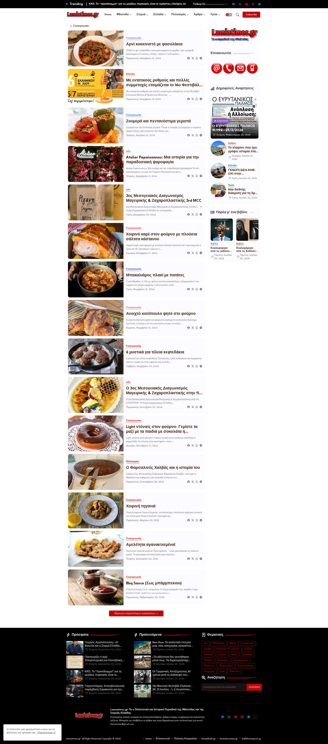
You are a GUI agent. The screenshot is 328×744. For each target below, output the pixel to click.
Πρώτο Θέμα (226, 666)
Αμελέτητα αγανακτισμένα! (150, 545)
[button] (229, 14)
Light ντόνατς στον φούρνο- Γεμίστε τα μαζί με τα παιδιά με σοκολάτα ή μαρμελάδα (161, 429)
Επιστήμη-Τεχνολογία (227, 649)
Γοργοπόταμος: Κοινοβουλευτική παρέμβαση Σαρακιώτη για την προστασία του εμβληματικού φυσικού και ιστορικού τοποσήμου (105, 688)
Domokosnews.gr (229, 738)
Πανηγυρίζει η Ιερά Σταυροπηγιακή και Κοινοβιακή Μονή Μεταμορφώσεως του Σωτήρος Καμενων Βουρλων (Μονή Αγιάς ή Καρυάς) (103, 659)
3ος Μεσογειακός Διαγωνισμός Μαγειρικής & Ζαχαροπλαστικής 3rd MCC (163, 198)
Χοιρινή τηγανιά (140, 506)
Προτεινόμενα (241, 660)
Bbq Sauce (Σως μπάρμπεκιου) (154, 583)
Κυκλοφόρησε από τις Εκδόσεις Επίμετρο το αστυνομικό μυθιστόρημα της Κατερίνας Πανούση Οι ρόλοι (247, 250)
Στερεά (141, 14)
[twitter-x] (240, 4)
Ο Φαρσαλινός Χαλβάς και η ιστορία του (163, 468)
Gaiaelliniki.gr (208, 738)
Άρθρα (198, 14)
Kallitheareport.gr (251, 738)
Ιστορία (248, 649)
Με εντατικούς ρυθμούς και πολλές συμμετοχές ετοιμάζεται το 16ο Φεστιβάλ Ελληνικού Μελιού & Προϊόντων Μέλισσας (162, 83)
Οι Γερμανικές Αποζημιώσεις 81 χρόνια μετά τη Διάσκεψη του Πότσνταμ (171, 673)
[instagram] (253, 4)
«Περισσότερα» (45, 733)
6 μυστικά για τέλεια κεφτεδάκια (155, 352)
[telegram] (259, 4)
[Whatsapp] (197, 58)
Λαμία (234, 654)
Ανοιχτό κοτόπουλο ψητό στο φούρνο (161, 314)
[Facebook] (188, 58)
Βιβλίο (232, 643)
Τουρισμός (209, 671)
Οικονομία (247, 654)
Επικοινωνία (163, 738)
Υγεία (213, 14)
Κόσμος (222, 654)
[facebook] (233, 4)
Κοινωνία (208, 654)
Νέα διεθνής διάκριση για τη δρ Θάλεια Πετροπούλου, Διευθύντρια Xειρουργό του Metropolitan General (241, 191)
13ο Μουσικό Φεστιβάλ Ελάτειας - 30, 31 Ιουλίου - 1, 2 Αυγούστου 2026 (172, 688)
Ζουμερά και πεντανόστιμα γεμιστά (158, 121)
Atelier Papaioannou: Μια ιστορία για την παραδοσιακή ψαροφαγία (162, 160)
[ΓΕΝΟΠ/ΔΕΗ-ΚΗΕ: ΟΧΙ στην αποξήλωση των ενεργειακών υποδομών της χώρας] (218, 170)
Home (108, 14)
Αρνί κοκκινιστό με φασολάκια (154, 44)
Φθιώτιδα (123, 14)
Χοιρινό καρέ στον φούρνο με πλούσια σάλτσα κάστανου (161, 237)
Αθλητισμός (218, 643)
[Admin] (255, 717)
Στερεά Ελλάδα (245, 666)
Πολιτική (208, 660)
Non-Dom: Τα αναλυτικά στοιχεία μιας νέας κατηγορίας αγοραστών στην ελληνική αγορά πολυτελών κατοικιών (172, 644)
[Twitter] (193, 58)
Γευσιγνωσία (247, 643)
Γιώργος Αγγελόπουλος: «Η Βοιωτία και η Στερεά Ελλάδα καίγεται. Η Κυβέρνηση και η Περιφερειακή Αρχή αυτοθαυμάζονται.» (102, 644)
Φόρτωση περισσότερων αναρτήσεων (135, 613)
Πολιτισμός (178, 14)
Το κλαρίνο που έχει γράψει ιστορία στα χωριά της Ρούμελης (243, 149)
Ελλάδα (158, 14)
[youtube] (246, 4)
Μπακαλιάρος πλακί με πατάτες (155, 275)
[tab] (108, 14)
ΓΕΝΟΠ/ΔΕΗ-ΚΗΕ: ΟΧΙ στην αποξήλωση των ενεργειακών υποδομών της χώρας (241, 172)
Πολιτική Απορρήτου (185, 738)
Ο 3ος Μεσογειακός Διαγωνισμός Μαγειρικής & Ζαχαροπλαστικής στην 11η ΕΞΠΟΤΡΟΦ (163, 391)
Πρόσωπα (209, 666)
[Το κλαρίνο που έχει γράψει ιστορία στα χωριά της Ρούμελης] (218, 148)
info (206, 643)
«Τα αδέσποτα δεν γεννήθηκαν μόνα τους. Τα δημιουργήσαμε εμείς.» (170, 659)
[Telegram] (201, 58)
